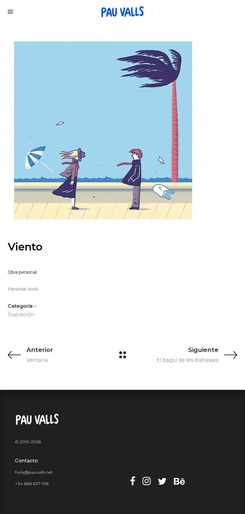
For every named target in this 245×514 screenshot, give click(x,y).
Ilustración (21, 314)
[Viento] (122, 130)
